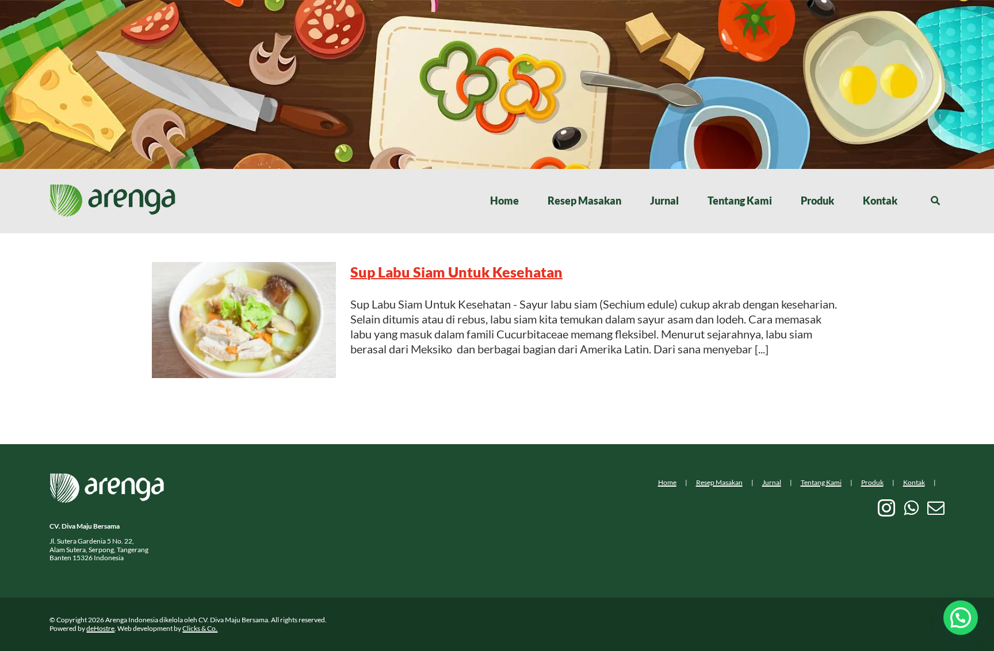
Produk (872, 482)
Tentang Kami (821, 482)
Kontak (914, 482)
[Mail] (936, 508)
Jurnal (771, 482)
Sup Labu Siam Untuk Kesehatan (456, 271)
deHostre (100, 628)
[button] (960, 617)
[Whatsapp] (911, 508)
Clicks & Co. (199, 628)
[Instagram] (886, 508)
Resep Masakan (719, 482)
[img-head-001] (112, 190)
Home (667, 482)
